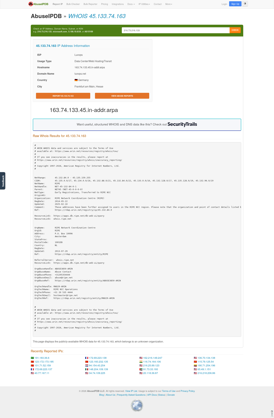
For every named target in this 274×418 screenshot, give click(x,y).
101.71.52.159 (43, 365)
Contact (158, 4)
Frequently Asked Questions (131, 394)
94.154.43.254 (97, 365)
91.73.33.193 (150, 369)
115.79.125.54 (206, 361)
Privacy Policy (188, 390)
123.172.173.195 (44, 361)
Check (235, 30)
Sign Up (235, 3)
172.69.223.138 (98, 358)
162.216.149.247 (152, 358)
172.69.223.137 (43, 369)
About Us (110, 394)
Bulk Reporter (90, 4)
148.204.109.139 (98, 369)
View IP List (131, 390)
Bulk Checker (73, 4)
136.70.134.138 (206, 358)
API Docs (152, 394)
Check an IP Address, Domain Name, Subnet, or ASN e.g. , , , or (63, 30)
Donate (171, 394)
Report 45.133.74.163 (63, 95)
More (168, 4)
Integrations (118, 4)
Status (161, 394)
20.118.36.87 (150, 373)
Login (224, 4)
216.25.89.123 (151, 365)
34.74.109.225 (97, 373)
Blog (101, 394)
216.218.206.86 (206, 373)
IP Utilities (143, 4)
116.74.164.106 (152, 361)
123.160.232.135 (98, 361)
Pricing (104, 4)
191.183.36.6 (42, 358)
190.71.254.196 (206, 365)
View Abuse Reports (122, 95)
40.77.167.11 (42, 373)
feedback (3, 181)
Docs (130, 4)
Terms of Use (169, 390)
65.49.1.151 (204, 369)
